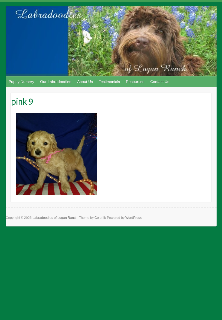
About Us (85, 81)
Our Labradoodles (55, 81)
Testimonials (109, 81)
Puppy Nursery (21, 81)
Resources (135, 81)
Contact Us (159, 81)
